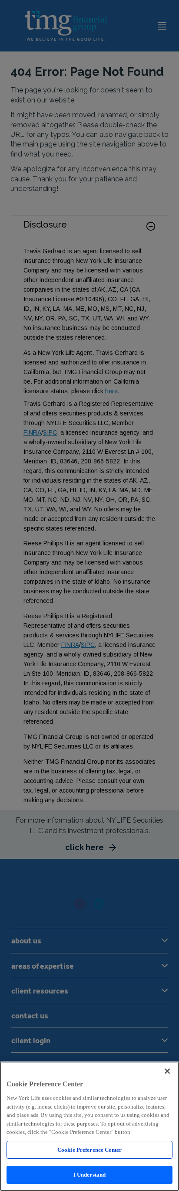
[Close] (167, 1071)
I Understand (89, 1174)
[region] (89, 1126)
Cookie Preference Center (89, 1150)
